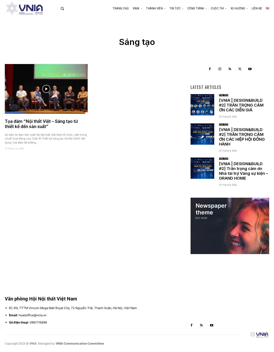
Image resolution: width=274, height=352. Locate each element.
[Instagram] (220, 69)
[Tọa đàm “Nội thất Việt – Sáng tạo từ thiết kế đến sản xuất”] (46, 89)
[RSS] (230, 69)
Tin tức (223, 95)
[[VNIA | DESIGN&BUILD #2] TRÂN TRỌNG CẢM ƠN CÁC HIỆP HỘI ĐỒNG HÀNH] (202, 134)
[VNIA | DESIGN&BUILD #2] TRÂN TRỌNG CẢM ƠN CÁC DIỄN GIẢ (241, 105)
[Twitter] (240, 69)
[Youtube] (250, 69)
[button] (70, 8)
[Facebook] (210, 69)
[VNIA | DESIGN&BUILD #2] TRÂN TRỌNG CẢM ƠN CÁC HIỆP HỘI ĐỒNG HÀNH (242, 136)
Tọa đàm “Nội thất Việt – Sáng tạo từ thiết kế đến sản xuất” (41, 124)
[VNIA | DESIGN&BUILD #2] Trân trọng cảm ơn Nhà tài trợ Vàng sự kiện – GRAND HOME (243, 171)
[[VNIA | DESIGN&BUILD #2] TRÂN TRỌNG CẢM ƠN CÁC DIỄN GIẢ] (202, 104)
